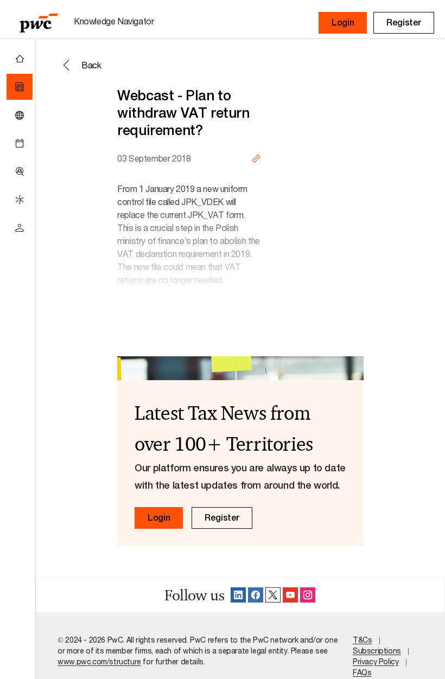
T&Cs (362, 639)
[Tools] (20, 171)
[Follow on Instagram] (307, 595)
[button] (343, 23)
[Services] (20, 200)
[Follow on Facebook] (255, 595)
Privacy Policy (375, 661)
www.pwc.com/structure (99, 661)
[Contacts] (20, 228)
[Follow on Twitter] (273, 595)
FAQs (362, 672)
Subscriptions (377, 650)
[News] (20, 87)
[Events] (20, 143)
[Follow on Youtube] (290, 595)
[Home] (20, 59)
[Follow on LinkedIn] (238, 595)
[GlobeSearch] (20, 115)
